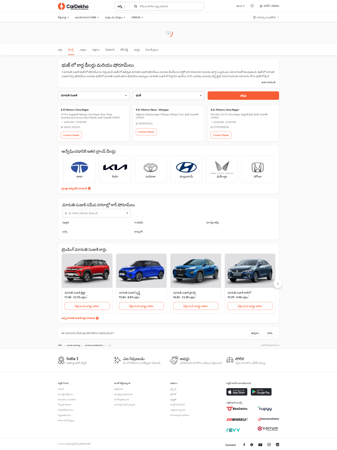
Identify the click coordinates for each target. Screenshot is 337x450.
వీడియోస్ (110, 49)
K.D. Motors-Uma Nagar (225, 109)
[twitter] (251, 445)
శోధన (243, 95)
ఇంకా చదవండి (268, 82)
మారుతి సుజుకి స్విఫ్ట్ (129, 292)
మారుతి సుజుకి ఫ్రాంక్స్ (184, 292)
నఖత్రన (65, 222)
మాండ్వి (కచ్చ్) (212, 222)
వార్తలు (83, 49)
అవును (255, 333)
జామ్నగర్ (138, 231)
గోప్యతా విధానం (64, 404)
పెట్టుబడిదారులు (64, 415)
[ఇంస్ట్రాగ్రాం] (269, 445)
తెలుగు (239, 5)
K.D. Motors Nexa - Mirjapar (152, 109)
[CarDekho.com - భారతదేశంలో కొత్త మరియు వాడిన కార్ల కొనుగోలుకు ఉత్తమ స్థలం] (73, 6)
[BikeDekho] (236, 408)
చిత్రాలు (96, 49)
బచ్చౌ (64, 231)
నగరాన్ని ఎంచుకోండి (266, 17)
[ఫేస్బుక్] (244, 445)
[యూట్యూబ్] (260, 445)
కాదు (269, 333)
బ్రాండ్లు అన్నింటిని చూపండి (74, 188)
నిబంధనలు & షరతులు (67, 399)
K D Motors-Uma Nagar (75, 109)
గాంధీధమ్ (138, 222)
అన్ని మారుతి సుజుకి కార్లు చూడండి (78, 317)
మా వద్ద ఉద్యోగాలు (65, 394)
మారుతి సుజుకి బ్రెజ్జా (75, 292)
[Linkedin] (277, 445)
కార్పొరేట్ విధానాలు (66, 410)
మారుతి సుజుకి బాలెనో (239, 292)
